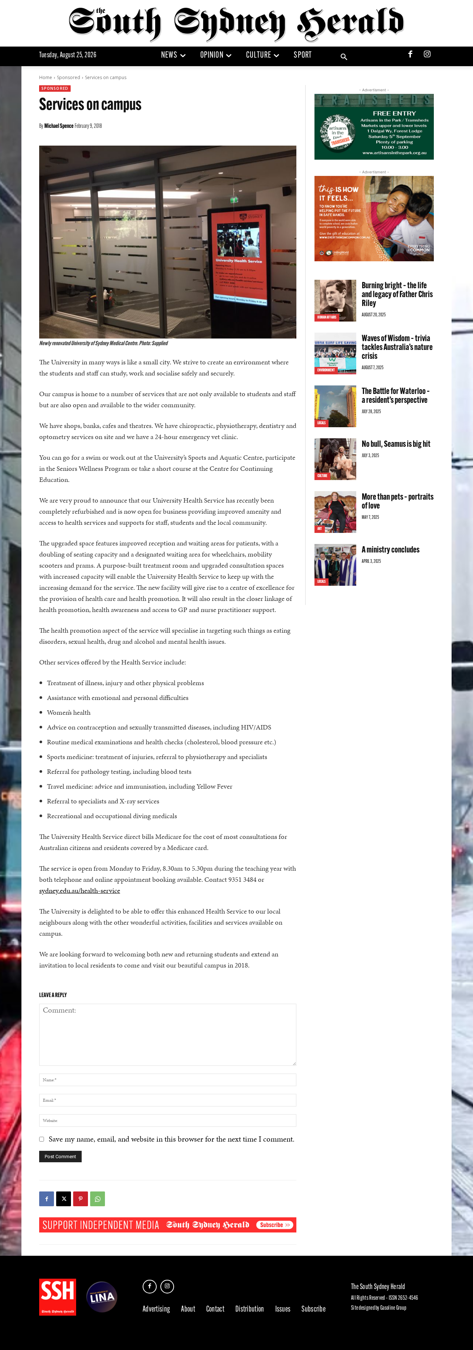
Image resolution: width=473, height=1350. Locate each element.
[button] (344, 57)
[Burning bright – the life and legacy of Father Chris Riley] (335, 301)
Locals (321, 423)
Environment (326, 370)
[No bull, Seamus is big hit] (335, 459)
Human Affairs (326, 318)
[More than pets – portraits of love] (335, 512)
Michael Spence (59, 126)
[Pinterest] (80, 1198)
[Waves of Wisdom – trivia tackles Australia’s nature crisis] (335, 353)
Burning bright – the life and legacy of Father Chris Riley (397, 295)
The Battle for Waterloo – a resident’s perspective (396, 396)
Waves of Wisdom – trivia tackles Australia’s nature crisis (397, 347)
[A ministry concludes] (335, 565)
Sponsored (68, 77)
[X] (63, 1198)
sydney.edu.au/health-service (79, 890)
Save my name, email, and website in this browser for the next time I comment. (172, 1139)
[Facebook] (410, 55)
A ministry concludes (390, 550)
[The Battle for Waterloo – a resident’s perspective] (335, 406)
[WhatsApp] (97, 1198)
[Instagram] (427, 55)
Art (319, 529)
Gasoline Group (393, 1308)
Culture (322, 476)
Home (45, 77)
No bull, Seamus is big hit (396, 444)
